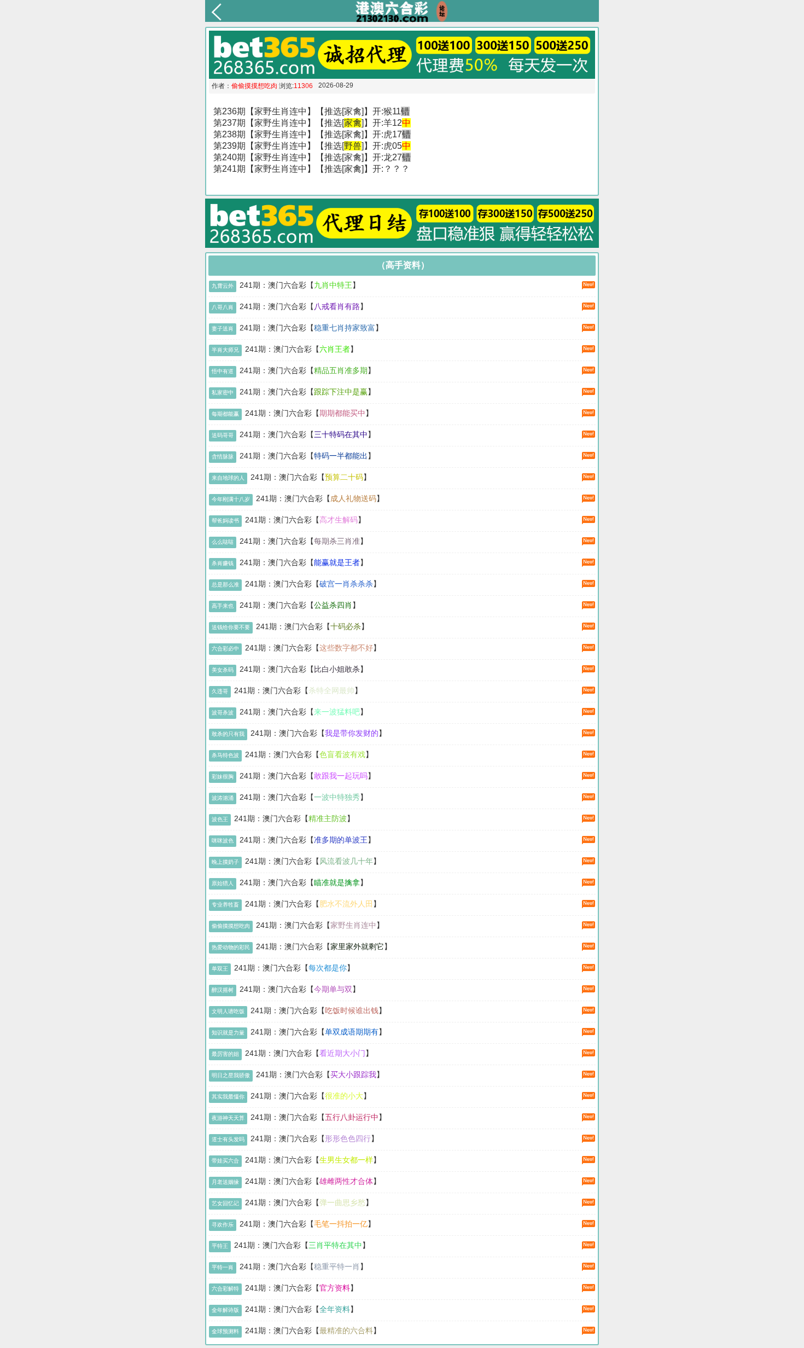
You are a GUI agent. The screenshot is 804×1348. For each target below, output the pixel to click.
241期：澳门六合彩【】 (300, 285)
